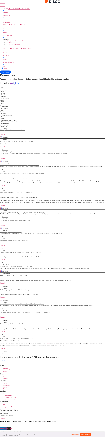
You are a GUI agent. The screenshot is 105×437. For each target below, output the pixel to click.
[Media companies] (3, 34)
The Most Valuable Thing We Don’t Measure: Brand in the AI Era (17, 141)
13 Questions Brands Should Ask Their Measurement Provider (16, 338)
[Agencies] (3, 30)
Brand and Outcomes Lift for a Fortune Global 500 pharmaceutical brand (19, 165)
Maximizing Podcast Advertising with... (46, 421)
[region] (52, 434)
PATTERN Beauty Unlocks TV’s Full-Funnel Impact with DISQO (16, 266)
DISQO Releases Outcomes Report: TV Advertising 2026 (15, 220)
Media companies (7, 35)
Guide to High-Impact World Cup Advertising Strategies (15, 290)
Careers (5, 66)
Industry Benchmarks (8, 62)
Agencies (5, 32)
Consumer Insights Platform (19, 421)
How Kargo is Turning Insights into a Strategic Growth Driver (16, 192)
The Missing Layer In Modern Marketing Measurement (14, 324)
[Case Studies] (3, 54)
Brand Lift (5, 12)
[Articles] (3, 50)
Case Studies (6, 56)
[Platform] (3, 17)
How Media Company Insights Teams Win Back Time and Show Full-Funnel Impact (22, 212)
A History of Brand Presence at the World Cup (12, 130)
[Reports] (3, 57)
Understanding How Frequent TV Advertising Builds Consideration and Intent (21, 252)
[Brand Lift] (3, 10)
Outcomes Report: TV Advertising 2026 (11, 232)
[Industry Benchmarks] (3, 61)
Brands (5, 29)
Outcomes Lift (6, 15)
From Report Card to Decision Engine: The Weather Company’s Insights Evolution (22, 173)
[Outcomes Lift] (3, 14)
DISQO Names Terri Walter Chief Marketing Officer (13, 275)
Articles (5, 52)
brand (48, 343)
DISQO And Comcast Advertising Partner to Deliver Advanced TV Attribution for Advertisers (25, 312)
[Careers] (3, 64)
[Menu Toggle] (2, 5)
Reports (5, 59)
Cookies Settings (74, 434)
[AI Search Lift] (3, 20)
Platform (5, 19)
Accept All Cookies (85, 434)
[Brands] (3, 27)
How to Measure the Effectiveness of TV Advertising (14, 240)
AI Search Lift (6, 22)
